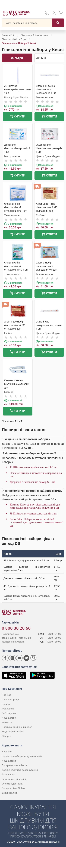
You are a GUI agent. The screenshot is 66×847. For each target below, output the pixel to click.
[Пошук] (58, 22)
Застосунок (8, 774)
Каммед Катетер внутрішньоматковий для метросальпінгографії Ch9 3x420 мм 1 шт (35, 506)
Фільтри (17, 58)
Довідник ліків (9, 792)
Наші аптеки (9, 760)
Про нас (6, 694)
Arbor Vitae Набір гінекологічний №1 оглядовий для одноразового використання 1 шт (37, 522)
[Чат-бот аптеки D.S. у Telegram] (26, 658)
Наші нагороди (10, 699)
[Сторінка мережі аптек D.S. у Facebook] (5, 658)
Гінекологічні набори (14, 39)
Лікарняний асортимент (34, 35)
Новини (6, 704)
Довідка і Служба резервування (20, 769)
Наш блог (7, 751)
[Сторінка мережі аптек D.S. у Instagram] (12, 658)
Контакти (7, 722)
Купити (19, 116)
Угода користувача (12, 731)
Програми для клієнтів (14, 765)
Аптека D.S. (8, 35)
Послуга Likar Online (13, 788)
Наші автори (9, 717)
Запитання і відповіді (14, 779)
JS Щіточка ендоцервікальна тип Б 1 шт (34, 467)
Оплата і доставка (12, 783)
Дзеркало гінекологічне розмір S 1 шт (32, 481)
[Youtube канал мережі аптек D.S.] (19, 658)
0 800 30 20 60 (16, 628)
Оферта (6, 736)
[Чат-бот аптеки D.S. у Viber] (33, 658)
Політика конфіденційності (17, 726)
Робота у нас (9, 713)
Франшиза (8, 708)
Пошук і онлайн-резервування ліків (22, 756)
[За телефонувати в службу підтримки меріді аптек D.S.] (47, 14)
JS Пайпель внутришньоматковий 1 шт (33, 513)
